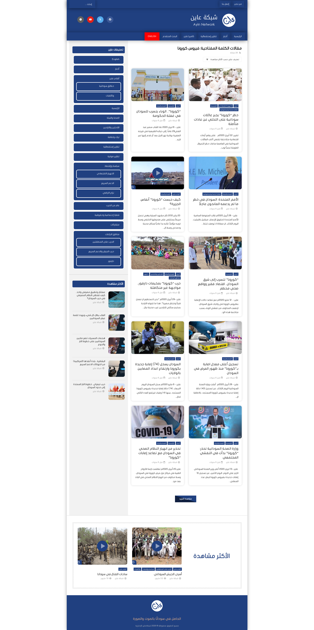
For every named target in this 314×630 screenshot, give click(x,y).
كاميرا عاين (189, 36)
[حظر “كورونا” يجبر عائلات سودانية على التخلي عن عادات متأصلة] (215, 84)
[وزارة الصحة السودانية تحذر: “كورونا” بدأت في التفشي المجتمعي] (215, 422)
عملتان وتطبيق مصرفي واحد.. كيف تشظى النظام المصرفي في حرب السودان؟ (90, 295)
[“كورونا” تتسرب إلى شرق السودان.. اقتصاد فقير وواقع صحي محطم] (215, 253)
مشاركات (115, 224)
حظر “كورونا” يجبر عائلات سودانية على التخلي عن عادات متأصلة (216, 119)
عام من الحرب (112, 205)
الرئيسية (238, 36)
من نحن (238, 4)
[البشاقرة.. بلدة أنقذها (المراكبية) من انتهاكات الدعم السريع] (116, 368)
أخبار (225, 36)
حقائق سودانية (106, 86)
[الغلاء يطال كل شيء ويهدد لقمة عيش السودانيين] (116, 322)
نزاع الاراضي (108, 193)
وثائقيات (110, 95)
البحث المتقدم (170, 36)
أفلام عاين (176, 194)
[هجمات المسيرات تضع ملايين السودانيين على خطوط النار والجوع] (116, 345)
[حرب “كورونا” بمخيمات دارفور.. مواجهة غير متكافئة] (157, 253)
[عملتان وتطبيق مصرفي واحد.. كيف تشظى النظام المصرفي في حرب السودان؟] (116, 299)
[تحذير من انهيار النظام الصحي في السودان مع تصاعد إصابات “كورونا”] (157, 422)
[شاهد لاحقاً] (80, 19)
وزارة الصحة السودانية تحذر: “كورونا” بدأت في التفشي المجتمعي (219, 453)
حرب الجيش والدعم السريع (101, 251)
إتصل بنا (225, 4)
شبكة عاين (230, 129)
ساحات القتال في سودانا (112, 574)
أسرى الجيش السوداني (168, 574)
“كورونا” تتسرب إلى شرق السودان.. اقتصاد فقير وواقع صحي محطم (218, 284)
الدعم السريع (107, 183)
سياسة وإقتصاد (112, 166)
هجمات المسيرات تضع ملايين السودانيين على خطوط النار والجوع (91, 341)
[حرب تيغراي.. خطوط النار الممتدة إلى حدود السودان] (116, 392)
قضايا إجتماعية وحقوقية (229, 110)
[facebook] (110, 19)
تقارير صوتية (113, 156)
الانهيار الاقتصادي (225, 106)
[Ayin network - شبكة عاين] (214, 20)
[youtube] (90, 19)
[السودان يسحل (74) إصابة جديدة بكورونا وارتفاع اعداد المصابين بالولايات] (157, 337)
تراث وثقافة (113, 137)
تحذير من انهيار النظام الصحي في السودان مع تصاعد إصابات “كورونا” (160, 453)
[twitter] (100, 19)
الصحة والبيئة (161, 106)
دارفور (146, 274)
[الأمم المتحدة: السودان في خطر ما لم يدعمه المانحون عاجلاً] (215, 173)
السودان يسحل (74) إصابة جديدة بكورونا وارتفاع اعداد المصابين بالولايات (158, 368)
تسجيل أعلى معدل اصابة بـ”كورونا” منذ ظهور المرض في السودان (216, 368)
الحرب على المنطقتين (103, 242)
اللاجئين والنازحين (157, 274)
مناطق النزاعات (175, 278)
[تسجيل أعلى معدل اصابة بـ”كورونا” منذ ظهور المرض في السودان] (215, 337)
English (152, 36)
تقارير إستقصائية (209, 36)
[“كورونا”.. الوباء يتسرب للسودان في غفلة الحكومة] (157, 84)
